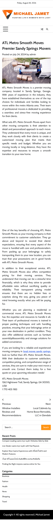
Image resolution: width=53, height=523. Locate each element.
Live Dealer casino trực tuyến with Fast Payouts (20, 446)
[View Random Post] (42, 29)
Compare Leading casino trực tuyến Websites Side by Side (25, 441)
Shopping (6, 496)
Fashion (5, 481)
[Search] (47, 29)
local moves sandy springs (36, 351)
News (4, 491)
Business (5, 476)
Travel (4, 501)
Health (5, 486)
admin (33, 54)
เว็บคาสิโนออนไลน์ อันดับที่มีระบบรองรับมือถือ (21, 459)
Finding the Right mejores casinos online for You (21, 464)
